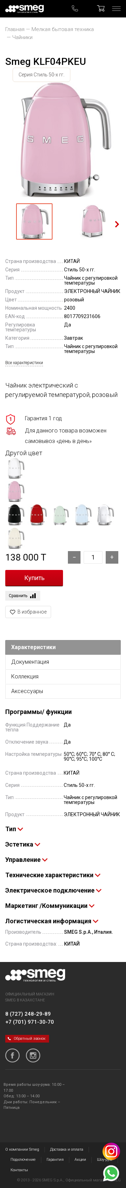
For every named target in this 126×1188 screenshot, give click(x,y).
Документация (30, 662)
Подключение (23, 1159)
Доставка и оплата (66, 1149)
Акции (80, 1159)
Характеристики (33, 647)
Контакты (19, 1170)
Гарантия (55, 1159)
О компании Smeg (22, 1149)
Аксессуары (27, 691)
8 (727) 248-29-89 (28, 1014)
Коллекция (24, 676)
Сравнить (18, 595)
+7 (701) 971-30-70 (29, 1022)
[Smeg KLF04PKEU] (63, 139)
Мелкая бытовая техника (62, 29)
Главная (14, 29)
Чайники (22, 37)
